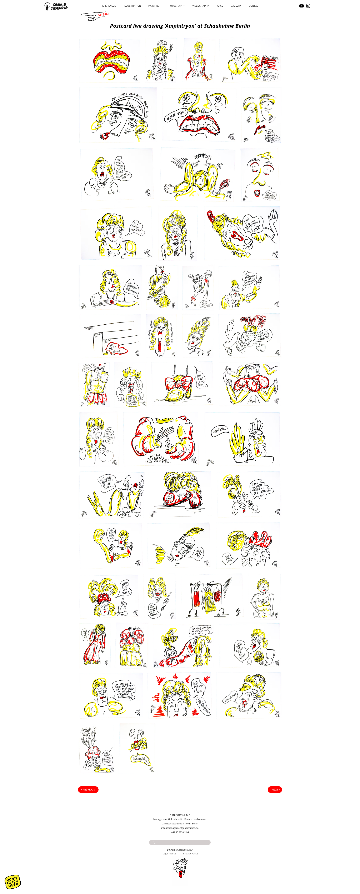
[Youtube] (301, 6)
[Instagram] (308, 6)
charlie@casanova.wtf (184, 846)
